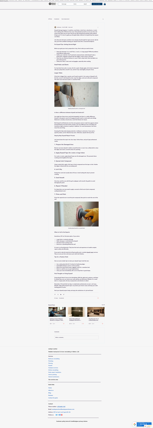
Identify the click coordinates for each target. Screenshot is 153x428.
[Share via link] (63, 294)
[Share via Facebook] (55, 294)
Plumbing (50, 361)
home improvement (65, 19)
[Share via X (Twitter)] (57, 294)
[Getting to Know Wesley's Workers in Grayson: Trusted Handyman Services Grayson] (57, 312)
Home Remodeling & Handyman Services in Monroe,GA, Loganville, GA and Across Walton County (76, 319)
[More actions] (98, 27)
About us (50, 390)
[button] (97, 4)
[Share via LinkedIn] (60, 294)
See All (103, 304)
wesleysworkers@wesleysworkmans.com (63, 409)
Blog (49, 393)
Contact (50, 404)
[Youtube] (61, 414)
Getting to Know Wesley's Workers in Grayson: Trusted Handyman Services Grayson (57, 319)
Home (50, 388)
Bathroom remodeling (54, 358)
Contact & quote (53, 398)
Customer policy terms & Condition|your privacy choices (71, 421)
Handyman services (53, 367)
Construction (56, 19)
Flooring (50, 363)
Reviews (50, 395)
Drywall (50, 365)
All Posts (50, 19)
